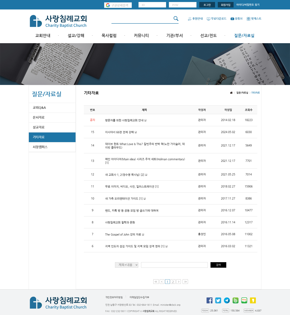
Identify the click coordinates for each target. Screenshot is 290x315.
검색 (218, 264)
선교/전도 (208, 35)
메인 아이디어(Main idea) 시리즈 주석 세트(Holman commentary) (145, 161)
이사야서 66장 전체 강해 (121, 132)
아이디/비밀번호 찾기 (247, 4)
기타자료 (39, 137)
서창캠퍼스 (40, 147)
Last (185, 281)
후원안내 (197, 18)
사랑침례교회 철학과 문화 (120, 222)
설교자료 (39, 127)
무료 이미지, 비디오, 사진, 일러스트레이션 (132, 186)
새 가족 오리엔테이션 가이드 (125, 198)
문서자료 (39, 117)
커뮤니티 (141, 35)
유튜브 (239, 18)
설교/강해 (76, 35)
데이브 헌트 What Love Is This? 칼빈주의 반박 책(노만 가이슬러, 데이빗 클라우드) (145, 145)
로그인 (207, 4)
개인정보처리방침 (114, 297)
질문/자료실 (244, 35)
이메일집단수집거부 (139, 297)
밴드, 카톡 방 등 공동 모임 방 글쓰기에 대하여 (131, 210)
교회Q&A (39, 107)
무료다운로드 (218, 18)
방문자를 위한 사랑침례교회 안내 (125, 120)
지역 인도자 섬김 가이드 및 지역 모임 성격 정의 (136, 246)
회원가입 (225, 4)
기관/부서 (174, 35)
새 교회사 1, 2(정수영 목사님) (126, 174)
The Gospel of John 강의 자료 (124, 234)
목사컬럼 (109, 35)
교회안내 (42, 35)
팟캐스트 (256, 18)
